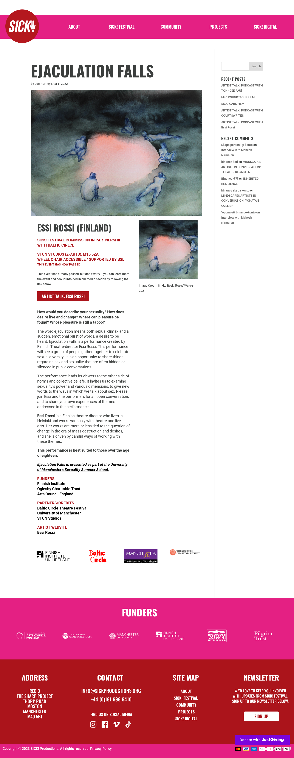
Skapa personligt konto (237, 145)
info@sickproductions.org (111, 690)
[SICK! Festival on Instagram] (93, 724)
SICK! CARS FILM (232, 103)
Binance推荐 (229, 178)
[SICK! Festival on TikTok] (129, 724)
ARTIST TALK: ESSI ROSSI (63, 296)
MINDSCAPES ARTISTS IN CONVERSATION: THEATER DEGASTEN (241, 167)
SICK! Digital (265, 27)
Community (171, 27)
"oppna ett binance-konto (238, 212)
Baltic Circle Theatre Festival (62, 508)
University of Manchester (59, 513)
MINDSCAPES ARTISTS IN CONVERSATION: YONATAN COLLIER (240, 201)
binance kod (229, 162)
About (74, 27)
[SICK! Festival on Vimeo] (117, 724)
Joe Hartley (43, 83)
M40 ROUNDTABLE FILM (238, 97)
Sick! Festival (186, 698)
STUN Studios (49, 518)
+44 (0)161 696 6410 (111, 699)
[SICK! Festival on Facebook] (105, 724)
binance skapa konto (235, 190)
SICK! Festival (122, 27)
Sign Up (261, 716)
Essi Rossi (46, 532)
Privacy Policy (101, 749)
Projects (218, 27)
